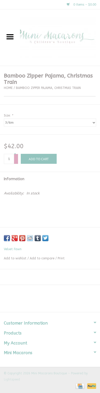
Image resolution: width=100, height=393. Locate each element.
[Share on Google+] (15, 238)
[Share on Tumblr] (38, 238)
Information (14, 179)
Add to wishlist (15, 258)
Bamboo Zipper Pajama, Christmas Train (48, 88)
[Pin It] (22, 238)
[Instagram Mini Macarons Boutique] (55, 300)
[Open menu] (10, 36)
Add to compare (42, 258)
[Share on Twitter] (45, 238)
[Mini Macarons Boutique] (60, 37)
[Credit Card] (79, 386)
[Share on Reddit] (30, 238)
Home (8, 88)
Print (61, 258)
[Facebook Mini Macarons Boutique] (45, 300)
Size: (8, 115)
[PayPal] (90, 386)
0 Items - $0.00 (84, 4)
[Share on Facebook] (7, 238)
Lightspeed (12, 379)
